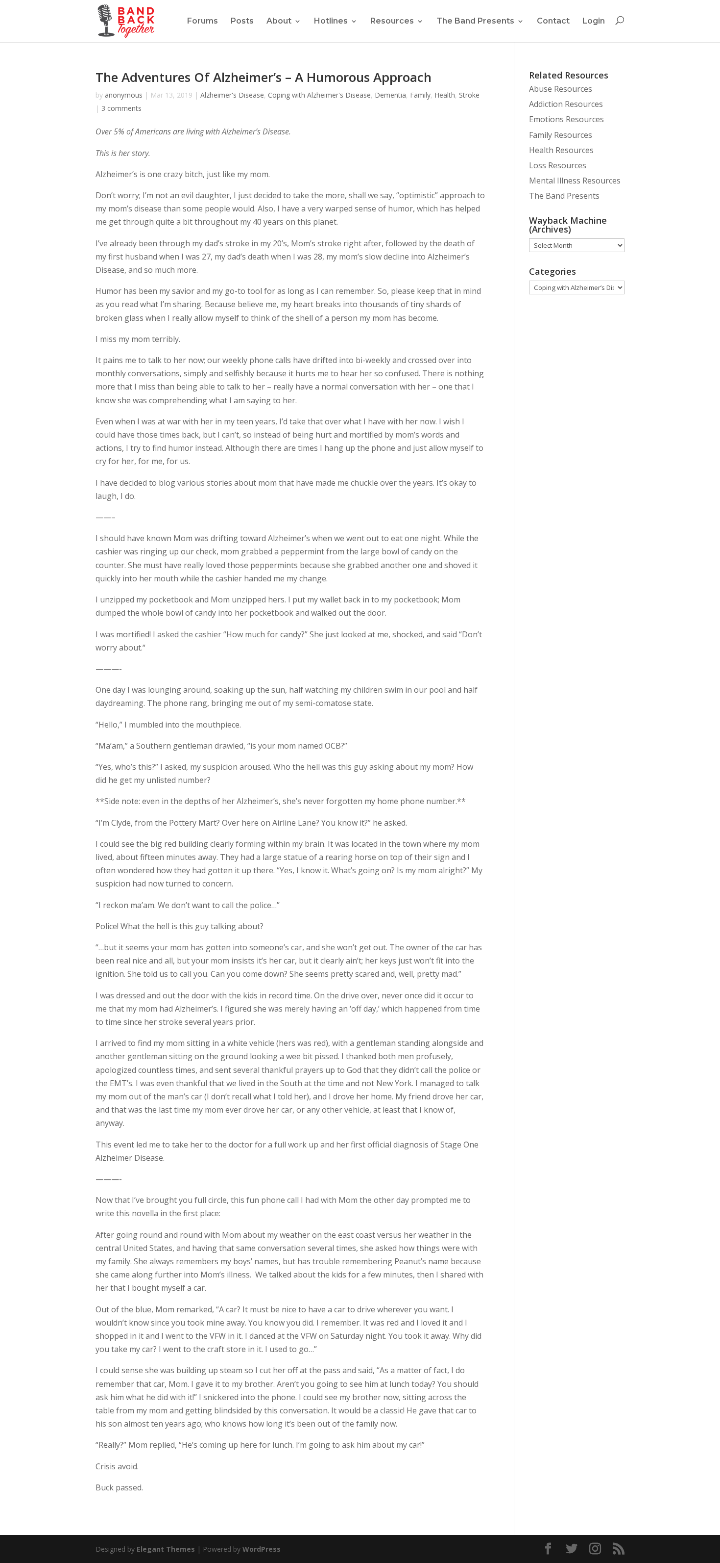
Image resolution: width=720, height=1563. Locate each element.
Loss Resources (557, 165)
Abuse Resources (560, 88)
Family (420, 95)
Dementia (390, 95)
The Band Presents (475, 21)
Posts (242, 21)
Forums (202, 21)
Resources (392, 21)
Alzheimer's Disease (232, 95)
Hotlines (331, 21)
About (278, 21)
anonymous (124, 95)
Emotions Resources (566, 119)
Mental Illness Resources (575, 180)
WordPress (261, 1549)
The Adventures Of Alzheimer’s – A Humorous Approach (264, 77)
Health (444, 95)
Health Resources (561, 150)
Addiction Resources (566, 104)
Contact (553, 21)
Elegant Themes (166, 1549)
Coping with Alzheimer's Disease (319, 95)
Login (593, 21)
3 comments (121, 108)
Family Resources (560, 135)
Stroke (469, 95)
